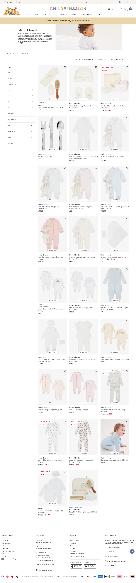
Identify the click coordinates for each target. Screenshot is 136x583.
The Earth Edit (112, 565)
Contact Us (4, 540)
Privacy (65, 576)
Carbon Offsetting (9, 559)
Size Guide (4, 548)
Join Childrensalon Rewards (116, 561)
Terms (58, 576)
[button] (103, 2)
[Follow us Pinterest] (12, 577)
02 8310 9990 (46, 555)
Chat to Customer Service (43, 541)
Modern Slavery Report (77, 556)
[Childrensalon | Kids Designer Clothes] (11, 10)
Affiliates (73, 551)
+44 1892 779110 (49, 560)
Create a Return (6, 543)
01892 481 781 (50, 564)
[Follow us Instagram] (7, 577)
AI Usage (73, 576)
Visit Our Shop (74, 540)
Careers (72, 548)
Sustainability (74, 546)
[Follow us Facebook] (2, 577)
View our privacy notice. (111, 556)
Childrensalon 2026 (35, 576)
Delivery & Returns (6, 546)
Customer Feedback (7, 551)
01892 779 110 (42, 552)
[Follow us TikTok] (17, 577)
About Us (73, 543)
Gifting (3, 556)
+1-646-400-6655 (44, 558)
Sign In (20, 2)
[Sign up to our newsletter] (132, 551)
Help (2, 554)
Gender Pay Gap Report (77, 554)
